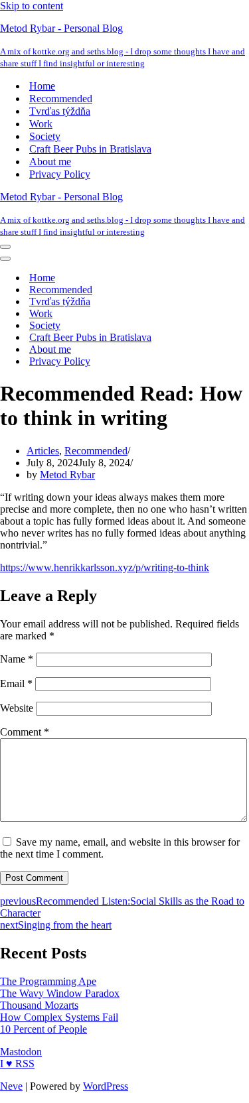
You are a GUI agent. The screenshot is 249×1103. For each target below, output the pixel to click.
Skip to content (31, 5)
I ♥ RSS (17, 1063)
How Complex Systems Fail (59, 1017)
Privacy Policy (59, 174)
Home (42, 86)
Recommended (60, 98)
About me (50, 161)
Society (44, 136)
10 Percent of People (43, 1029)
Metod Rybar (67, 474)
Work (40, 123)
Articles (43, 450)
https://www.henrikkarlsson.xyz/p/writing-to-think (104, 567)
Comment (24, 732)
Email (16, 683)
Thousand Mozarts (39, 1005)
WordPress (105, 1086)
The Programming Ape (48, 981)
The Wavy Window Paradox (60, 993)
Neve (11, 1086)
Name (16, 659)
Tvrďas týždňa (59, 111)
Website (16, 708)
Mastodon (21, 1051)
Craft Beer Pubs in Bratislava (90, 149)
